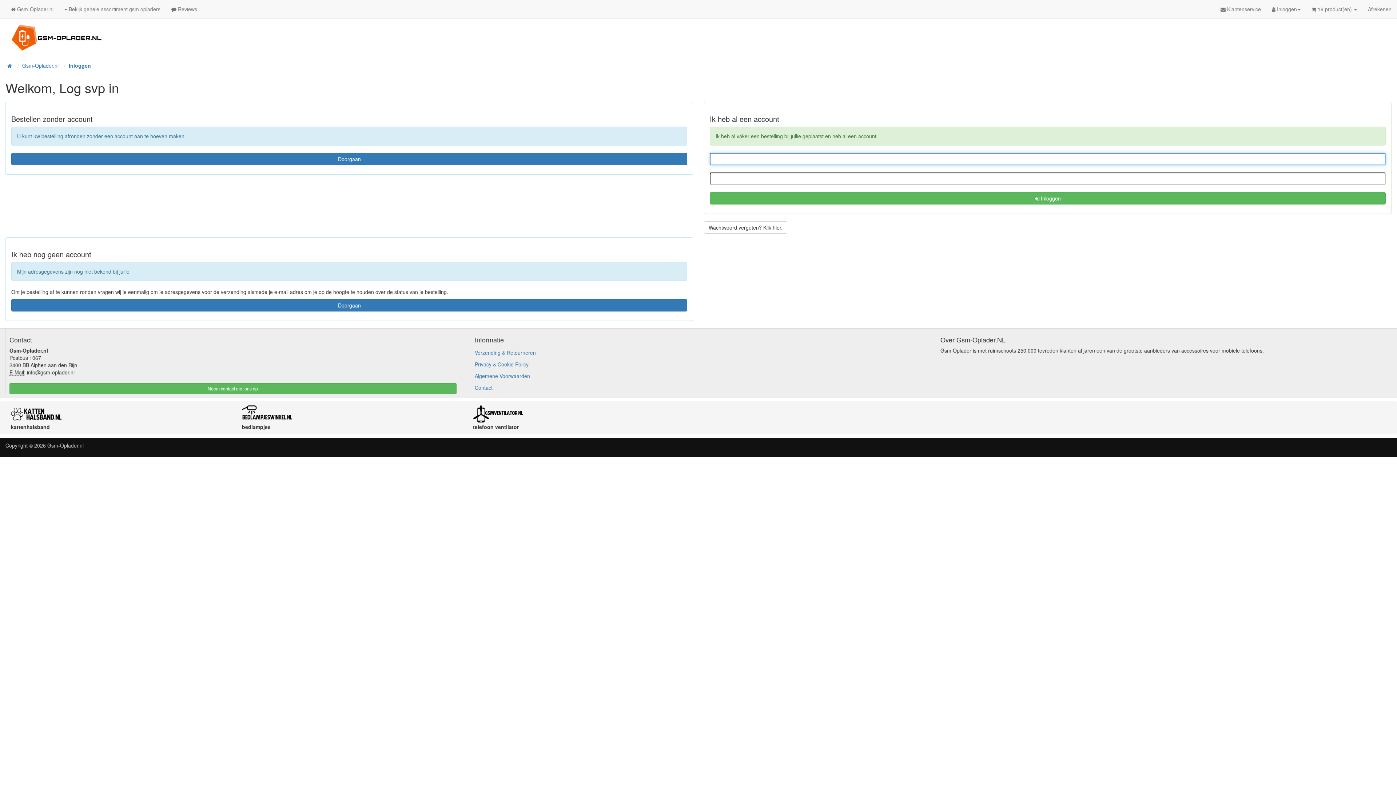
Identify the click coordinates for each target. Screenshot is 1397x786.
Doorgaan (349, 159)
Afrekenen (1380, 9)
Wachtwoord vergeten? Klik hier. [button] (746, 227)
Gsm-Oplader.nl (65, 445)
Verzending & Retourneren (505, 352)
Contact (484, 387)
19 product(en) (1334, 9)
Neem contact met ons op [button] (233, 388)
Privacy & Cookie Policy (502, 364)
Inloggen (1050, 198)
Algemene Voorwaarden (502, 376)
